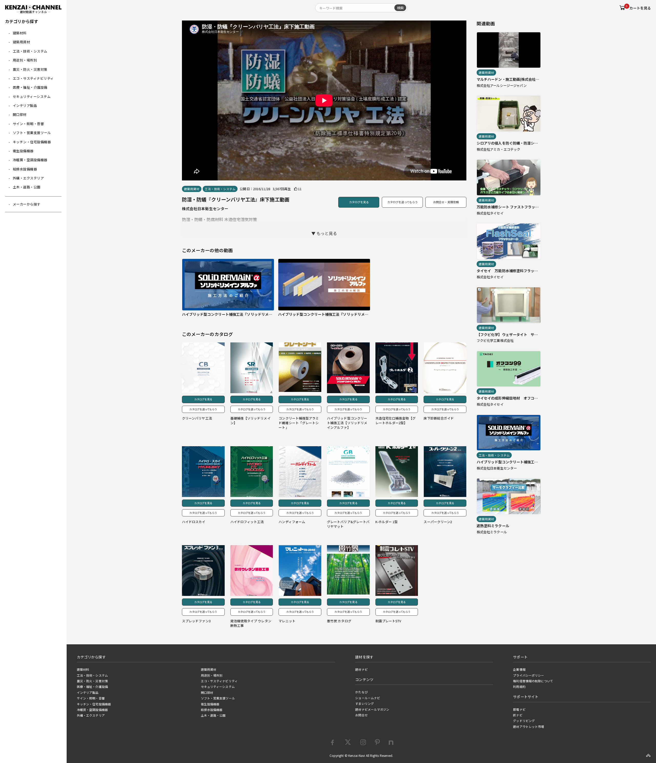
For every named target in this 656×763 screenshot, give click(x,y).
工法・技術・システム (30, 51)
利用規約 (519, 687)
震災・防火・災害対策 (30, 69)
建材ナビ (361, 669)
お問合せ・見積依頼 (446, 202)
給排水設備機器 (25, 169)
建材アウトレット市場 (528, 727)
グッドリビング (524, 721)
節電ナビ (519, 709)
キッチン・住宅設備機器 (32, 141)
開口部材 (20, 114)
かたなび (361, 692)
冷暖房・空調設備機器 (30, 159)
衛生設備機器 (23, 150)
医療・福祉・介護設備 (30, 87)
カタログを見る (359, 202)
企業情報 (519, 669)
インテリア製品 (25, 105)
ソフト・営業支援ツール (32, 132)
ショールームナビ (367, 698)
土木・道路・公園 (26, 187)
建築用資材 (21, 41)
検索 (400, 7)
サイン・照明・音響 (28, 123)
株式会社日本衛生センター (205, 208)
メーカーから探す (26, 204)
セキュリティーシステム (32, 96)
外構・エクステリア (28, 178)
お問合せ (361, 715)
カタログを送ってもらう (402, 202)
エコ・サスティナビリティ (33, 78)
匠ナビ (517, 715)
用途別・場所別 (25, 60)
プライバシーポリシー (528, 675)
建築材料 (20, 32)
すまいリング (364, 703)
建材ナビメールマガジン (372, 709)
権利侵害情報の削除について (533, 681)
